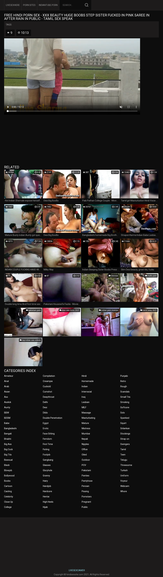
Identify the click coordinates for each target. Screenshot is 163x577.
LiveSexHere (13, 5)
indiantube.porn (48, 5)
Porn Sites (29, 5)
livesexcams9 (77, 570)
